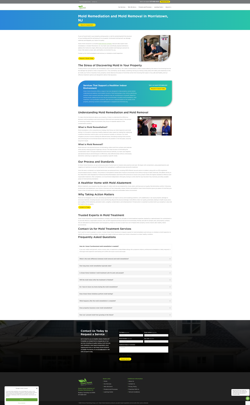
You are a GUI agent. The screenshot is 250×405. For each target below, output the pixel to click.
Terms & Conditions (134, 392)
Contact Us (94, 1)
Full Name (124, 332)
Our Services (121, 7)
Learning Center (158, 7)
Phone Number (125, 338)
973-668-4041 (154, 1)
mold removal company (105, 43)
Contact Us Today (84, 207)
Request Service (165, 1)
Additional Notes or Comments (127, 344)
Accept (22, 399)
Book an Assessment (87, 25)
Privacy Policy (133, 386)
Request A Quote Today (86, 58)
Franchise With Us (134, 389)
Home (105, 381)
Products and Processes (145, 7)
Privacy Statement (21, 402)
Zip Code (149, 338)
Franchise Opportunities (84, 1)
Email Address (150, 332)
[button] (37, 388)
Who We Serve (132, 7)
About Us (168, 7)
